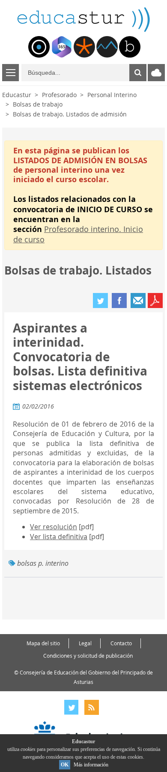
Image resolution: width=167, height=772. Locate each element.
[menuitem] (39, 47)
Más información (91, 765)
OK (65, 765)
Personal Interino (112, 95)
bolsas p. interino (43, 563)
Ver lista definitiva (58, 536)
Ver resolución (53, 526)
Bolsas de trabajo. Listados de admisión (70, 114)
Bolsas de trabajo (38, 104)
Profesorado (59, 95)
